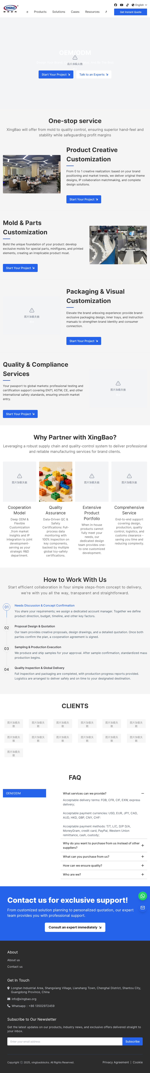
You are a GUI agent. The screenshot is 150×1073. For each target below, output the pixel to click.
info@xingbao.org (24, 999)
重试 (32, 321)
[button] (142, 896)
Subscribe (132, 1041)
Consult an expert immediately (73, 927)
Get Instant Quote (130, 12)
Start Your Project (54, 74)
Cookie (138, 1062)
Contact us (14, 966)
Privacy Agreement (116, 1062)
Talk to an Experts (92, 74)
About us (13, 960)
